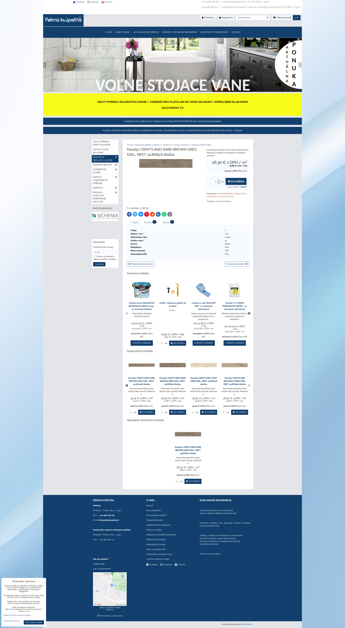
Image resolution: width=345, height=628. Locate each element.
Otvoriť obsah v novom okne (111, 616)
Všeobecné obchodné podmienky (161, 535)
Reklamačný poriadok (155, 539)
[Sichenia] (105, 220)
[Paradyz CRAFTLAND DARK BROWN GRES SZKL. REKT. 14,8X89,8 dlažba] (165, 164)
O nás (109, 32)
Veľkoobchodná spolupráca (158, 525)
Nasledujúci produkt (235, 264)
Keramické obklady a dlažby (103, 158)
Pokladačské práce (154, 520)
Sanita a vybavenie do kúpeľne (100, 180)
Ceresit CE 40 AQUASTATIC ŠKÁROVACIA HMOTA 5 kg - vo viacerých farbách (142, 306)
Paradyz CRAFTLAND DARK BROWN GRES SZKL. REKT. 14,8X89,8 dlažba (172, 381)
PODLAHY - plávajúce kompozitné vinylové (99, 197)
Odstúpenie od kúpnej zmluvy (159, 554)
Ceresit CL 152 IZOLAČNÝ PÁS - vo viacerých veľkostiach (204, 306)
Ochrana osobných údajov (157, 559)
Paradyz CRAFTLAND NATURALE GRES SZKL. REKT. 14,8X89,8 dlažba (234, 381)
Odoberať (99, 264)
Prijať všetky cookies (34, 622)
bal (165, 343)
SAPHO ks (98, 188)
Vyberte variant (141, 343)
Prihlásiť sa (208, 17)
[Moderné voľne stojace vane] (172, 91)
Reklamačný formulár (155, 544)
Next (249, 313)
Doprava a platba (154, 530)
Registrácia (227, 17)
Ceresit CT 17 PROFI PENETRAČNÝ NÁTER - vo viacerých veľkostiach (234, 306)
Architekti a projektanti (214, 32)
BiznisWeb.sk (246, 624)
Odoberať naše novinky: (103, 247)
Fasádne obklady (102, 165)
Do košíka (237, 181)
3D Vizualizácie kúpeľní (146, 32)
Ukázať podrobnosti (11, 621)
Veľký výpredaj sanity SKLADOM (101, 143)
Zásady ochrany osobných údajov (17, 615)
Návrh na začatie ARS (155, 549)
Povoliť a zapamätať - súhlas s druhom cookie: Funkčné (109, 607)
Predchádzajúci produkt (142, 264)
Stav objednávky (153, 510)
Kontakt (236, 32)
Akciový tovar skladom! (100, 151)
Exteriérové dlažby (99, 171)
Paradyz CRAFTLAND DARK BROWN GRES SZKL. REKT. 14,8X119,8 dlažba (141, 381)
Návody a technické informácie (179, 32)
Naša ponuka (122, 32)
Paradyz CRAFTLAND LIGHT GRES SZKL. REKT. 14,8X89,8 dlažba (203, 381)
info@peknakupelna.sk (109, 520)
